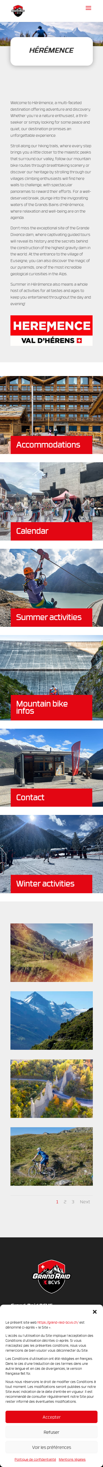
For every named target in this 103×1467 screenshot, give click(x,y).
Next (85, 1202)
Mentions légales (72, 1459)
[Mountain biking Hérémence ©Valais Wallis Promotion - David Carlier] (51, 980)
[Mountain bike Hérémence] (51, 1184)
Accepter (52, 1417)
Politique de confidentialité (35, 1459)
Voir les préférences (51, 1447)
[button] (95, 1311)
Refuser (51, 1432)
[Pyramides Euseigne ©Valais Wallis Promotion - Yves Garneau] (51, 1116)
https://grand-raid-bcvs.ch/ (58, 1322)
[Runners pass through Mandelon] (51, 1048)
